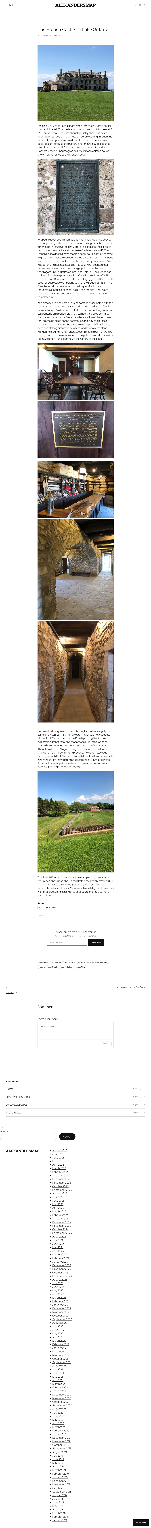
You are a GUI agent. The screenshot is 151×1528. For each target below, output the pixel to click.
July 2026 (57, 1154)
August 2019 (59, 1452)
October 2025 (60, 1186)
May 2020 (57, 1420)
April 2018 (57, 1509)
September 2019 (62, 1448)
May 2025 (57, 1204)
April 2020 (58, 1423)
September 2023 (62, 1276)
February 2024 (60, 1258)
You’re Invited (13, 1112)
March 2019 (59, 1470)
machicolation (66, 967)
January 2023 (60, 1305)
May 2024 (57, 1247)
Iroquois (42, 967)
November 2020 (61, 1398)
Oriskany (10, 992)
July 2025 (57, 1197)
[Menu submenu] (14, 5)
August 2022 (59, 1323)
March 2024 (59, 1254)
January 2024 (60, 1261)
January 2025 (60, 1218)
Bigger (9, 1088)
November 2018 (61, 1484)
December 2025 (61, 1179)
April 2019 (58, 1466)
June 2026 (58, 1157)
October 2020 (60, 1401)
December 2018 (61, 1481)
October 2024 (60, 1229)
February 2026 (60, 1172)
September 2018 (61, 1491)
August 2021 (59, 1366)
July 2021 (57, 1369)
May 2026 (58, 1161)
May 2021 (57, 1376)
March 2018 (59, 1513)
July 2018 (57, 1499)
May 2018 (57, 1506)
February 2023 (60, 1301)
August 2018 (59, 1495)
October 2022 (60, 1315)
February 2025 (60, 1215)
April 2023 (58, 1294)
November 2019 (61, 1441)
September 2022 (62, 1319)
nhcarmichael (50, 35)
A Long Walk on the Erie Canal (131, 987)
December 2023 (61, 1265)
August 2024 (59, 1236)
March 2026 (59, 1168)
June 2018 (58, 1502)
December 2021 (61, 1351)
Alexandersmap (75, 5)
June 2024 (58, 1244)
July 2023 (57, 1283)
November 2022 (61, 1312)
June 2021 (58, 1373)
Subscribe (96, 942)
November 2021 (61, 1355)
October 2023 (60, 1272)
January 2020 (60, 1434)
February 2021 (60, 1387)
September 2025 (62, 1190)
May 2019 (57, 1463)
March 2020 (59, 1427)
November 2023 (61, 1269)
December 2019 (61, 1437)
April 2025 (58, 1208)
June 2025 (58, 1200)
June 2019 (58, 1459)
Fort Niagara (43, 962)
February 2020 (60, 1430)
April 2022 (58, 1337)
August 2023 (59, 1279)
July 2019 (57, 1455)
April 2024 (58, 1251)
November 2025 (61, 1182)
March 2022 (59, 1340)
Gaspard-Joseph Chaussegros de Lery (92, 962)
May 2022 (57, 1333)
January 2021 (59, 1391)
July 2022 (57, 1326)
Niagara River (80, 967)
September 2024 (62, 1233)
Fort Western (56, 962)
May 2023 (57, 1290)
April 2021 (57, 1380)
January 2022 (60, 1348)
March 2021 (59, 1384)
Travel (60, 35)
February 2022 (60, 1344)
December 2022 (61, 1308)
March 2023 (59, 1297)
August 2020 (59, 1409)
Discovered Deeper (16, 1104)
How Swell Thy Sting (18, 1096)
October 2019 (60, 1445)
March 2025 (59, 1211)
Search (4, 1131)
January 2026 (60, 1175)
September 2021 (61, 1362)
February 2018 (60, 1516)
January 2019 (60, 1477)
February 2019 (60, 1473)
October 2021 (60, 1358)
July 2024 (57, 1240)
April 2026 (58, 1164)
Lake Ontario (53, 967)
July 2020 (57, 1412)
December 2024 (61, 1222)
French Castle (70, 962)
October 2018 (60, 1488)
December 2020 (61, 1394)
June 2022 (58, 1330)
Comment (105, 1044)
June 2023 (58, 1287)
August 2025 (59, 1193)
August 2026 (59, 1150)
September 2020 (62, 1405)
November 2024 (61, 1225)
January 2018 (59, 1520)
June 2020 (58, 1416)
